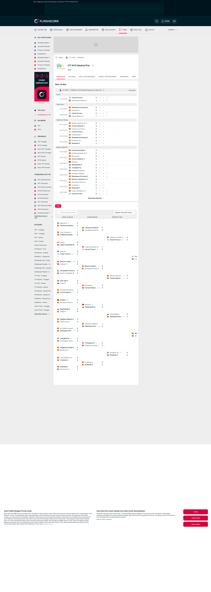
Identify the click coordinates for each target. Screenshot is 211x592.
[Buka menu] (174, 21)
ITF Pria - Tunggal (76, 57)
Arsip (134, 76)
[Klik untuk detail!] (96, 99)
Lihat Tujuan (195, 524)
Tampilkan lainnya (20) (40, 216)
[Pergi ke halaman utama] (51, 21)
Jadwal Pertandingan (107, 76)
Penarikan (124, 76)
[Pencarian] (156, 21)
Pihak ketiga (48, 524)
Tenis (60, 57)
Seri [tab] (58, 206)
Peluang (71, 76)
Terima (195, 512)
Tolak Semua (195, 518)
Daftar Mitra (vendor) (104, 519)
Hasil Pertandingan (87, 76)
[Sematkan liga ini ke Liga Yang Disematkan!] (93, 65)
